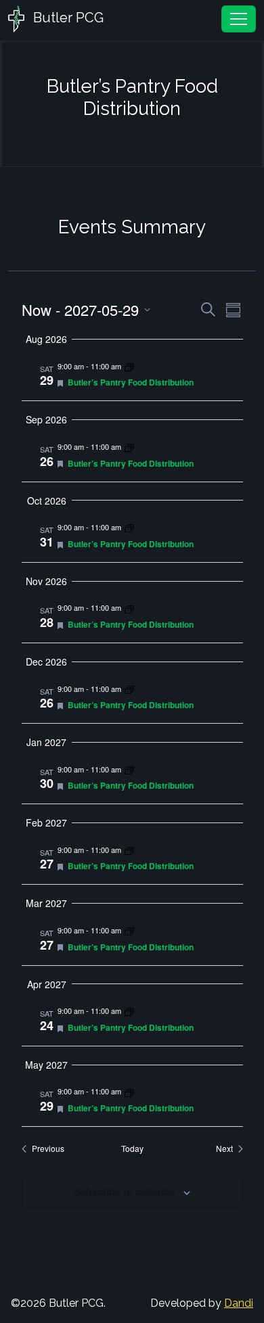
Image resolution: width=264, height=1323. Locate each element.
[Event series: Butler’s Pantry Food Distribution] (129, 366)
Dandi (238, 1303)
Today (132, 1148)
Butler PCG (67, 17)
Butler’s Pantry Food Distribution (131, 382)
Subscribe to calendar (124, 1191)
